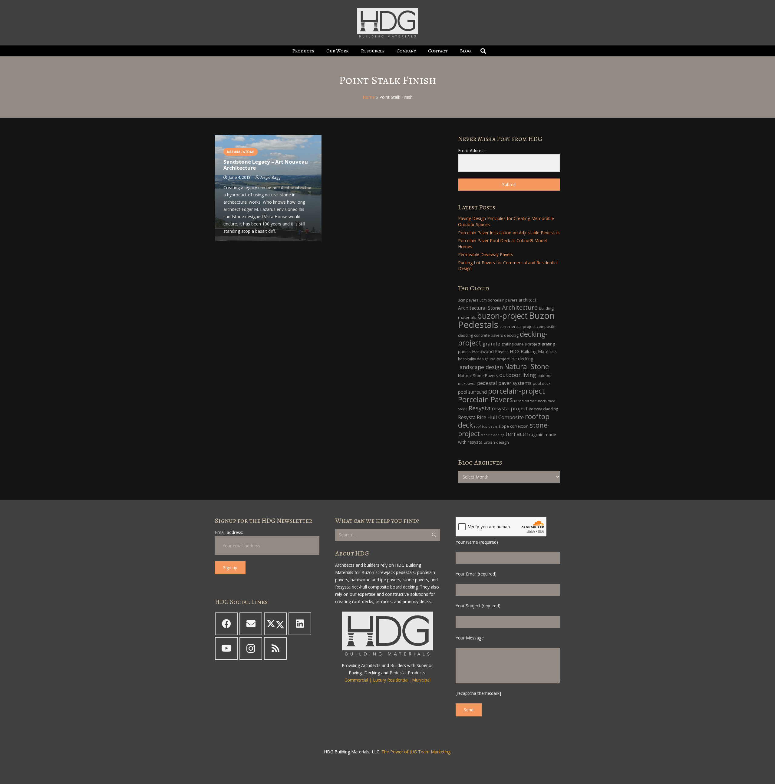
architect (527, 300)
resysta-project (510, 408)
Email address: (229, 532)
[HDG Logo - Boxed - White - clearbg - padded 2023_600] (387, 22)
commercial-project (518, 326)
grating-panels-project (520, 344)
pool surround (472, 392)
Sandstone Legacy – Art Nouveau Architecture (265, 164)
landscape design (480, 367)
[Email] (250, 623)
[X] (275, 623)
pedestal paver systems (504, 383)
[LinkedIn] (300, 623)
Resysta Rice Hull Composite (491, 417)
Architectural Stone (479, 308)
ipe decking (522, 359)
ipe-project (500, 359)
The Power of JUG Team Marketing (415, 752)
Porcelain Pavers (485, 399)
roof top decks (485, 426)
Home (369, 97)
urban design (496, 442)
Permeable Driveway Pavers (485, 254)
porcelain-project (516, 391)
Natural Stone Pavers (478, 375)
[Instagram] (250, 648)
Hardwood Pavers (490, 351)
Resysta (479, 408)
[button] (319, 51)
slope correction (514, 426)
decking (511, 335)
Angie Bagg (270, 177)
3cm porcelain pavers (498, 300)
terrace (515, 434)
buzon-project (502, 315)
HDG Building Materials (533, 351)
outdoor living (517, 375)
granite (491, 343)
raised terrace (525, 401)
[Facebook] (226, 623)
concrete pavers (488, 335)
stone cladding (492, 435)
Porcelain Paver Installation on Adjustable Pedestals (509, 232)
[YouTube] (226, 648)
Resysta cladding (543, 409)
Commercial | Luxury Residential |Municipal (387, 680)
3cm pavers (468, 300)
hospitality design (473, 359)
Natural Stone (526, 366)
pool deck (541, 383)
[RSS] (275, 648)
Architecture (520, 307)
